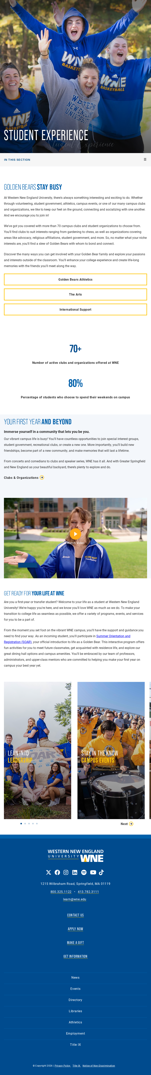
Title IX (75, 1044)
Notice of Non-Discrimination (99, 1065)
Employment (75, 1033)
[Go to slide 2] (26, 823)
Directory (75, 1000)
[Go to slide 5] (38, 823)
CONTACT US (75, 915)
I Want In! (37, 781)
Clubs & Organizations (21, 477)
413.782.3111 (88, 892)
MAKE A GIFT (75, 942)
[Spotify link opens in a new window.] (83, 869)
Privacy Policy (63, 1065)
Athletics (75, 1022)
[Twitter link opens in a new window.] (48, 869)
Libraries (75, 1011)
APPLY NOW (75, 929)
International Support (75, 309)
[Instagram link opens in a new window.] (66, 869)
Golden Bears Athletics (75, 279)
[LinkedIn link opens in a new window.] (74, 869)
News (75, 977)
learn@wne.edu (74, 899)
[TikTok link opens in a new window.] (101, 869)
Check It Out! (111, 767)
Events (75, 988)
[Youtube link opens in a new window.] (92, 869)
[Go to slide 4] (34, 823)
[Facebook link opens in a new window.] (57, 869)
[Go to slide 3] (30, 823)
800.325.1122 (61, 892)
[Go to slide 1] (22, 823)
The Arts (75, 294)
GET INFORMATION (76, 956)
